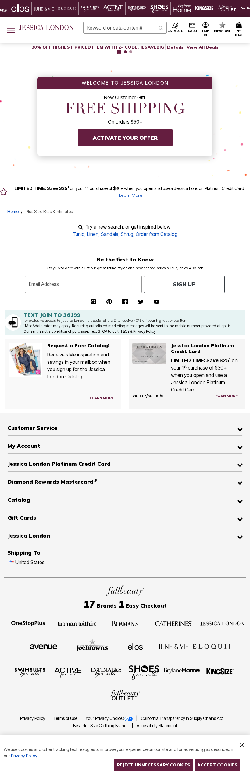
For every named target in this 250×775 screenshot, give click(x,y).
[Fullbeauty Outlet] (125, 695)
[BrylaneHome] (182, 672)
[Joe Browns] (92, 646)
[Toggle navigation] (11, 30)
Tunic (78, 234)
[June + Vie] (173, 646)
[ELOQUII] (212, 646)
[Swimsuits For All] (30, 672)
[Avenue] (43, 646)
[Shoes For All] (144, 672)
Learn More (130, 195)
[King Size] (220, 672)
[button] (205, 30)
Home (13, 211)
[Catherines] (173, 623)
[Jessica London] (222, 623)
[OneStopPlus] (28, 623)
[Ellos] (135, 646)
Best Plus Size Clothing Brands (101, 725)
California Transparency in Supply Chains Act (182, 718)
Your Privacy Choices (104, 718)
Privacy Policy (33, 718)
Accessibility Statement (157, 725)
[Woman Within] (76, 623)
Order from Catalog (156, 234)
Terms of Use (65, 718)
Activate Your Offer (125, 137)
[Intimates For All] (106, 672)
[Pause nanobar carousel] (118, 51)
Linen (92, 234)
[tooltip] (20, 8)
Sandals (109, 234)
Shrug (127, 234)
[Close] (241, 744)
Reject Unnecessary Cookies (153, 765)
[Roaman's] (125, 623)
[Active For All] (68, 672)
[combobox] (124, 28)
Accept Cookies (217, 765)
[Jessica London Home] (46, 28)
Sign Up (184, 284)
